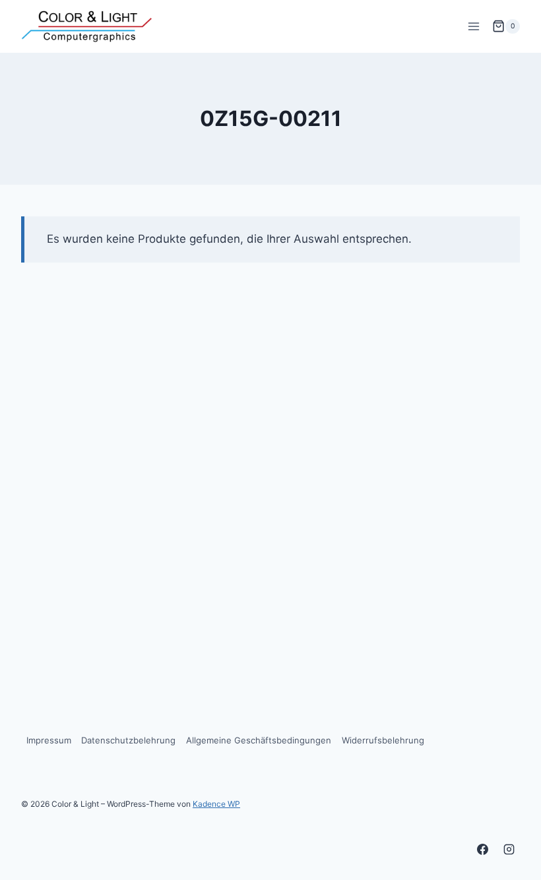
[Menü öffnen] (473, 26)
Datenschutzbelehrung (128, 740)
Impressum (48, 740)
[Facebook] (483, 849)
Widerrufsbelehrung (383, 740)
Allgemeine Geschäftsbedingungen (258, 740)
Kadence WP (216, 804)
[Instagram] (508, 849)
